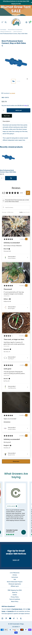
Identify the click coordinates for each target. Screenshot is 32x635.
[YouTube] (10, 618)
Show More (6, 295)
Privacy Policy (15, 597)
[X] (17, 618)
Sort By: (21, 212)
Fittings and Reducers (5, 31)
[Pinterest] (6, 618)
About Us (14, 592)
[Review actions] (26, 239)
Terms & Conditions (14, 599)
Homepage (3, 29)
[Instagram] (2, 618)
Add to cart (19, 110)
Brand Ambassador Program (14, 581)
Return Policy (14, 601)
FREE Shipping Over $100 (15, 590)
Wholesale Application (15, 584)
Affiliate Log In (15, 586)
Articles (15, 575)
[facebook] (13, 618)
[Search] (5, 22)
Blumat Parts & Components (15, 29)
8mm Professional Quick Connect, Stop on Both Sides (8, 171)
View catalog (3, 22)
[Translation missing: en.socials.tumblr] (20, 618)
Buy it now (7, 115)
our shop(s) (12, 93)
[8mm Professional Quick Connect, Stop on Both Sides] (8, 157)
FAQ (15, 579)
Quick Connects (17, 31)
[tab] (6, 121)
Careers (15, 594)
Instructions (14, 577)
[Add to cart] (11, 178)
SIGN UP (16, 560)
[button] (27, 79)
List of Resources (14, 572)
